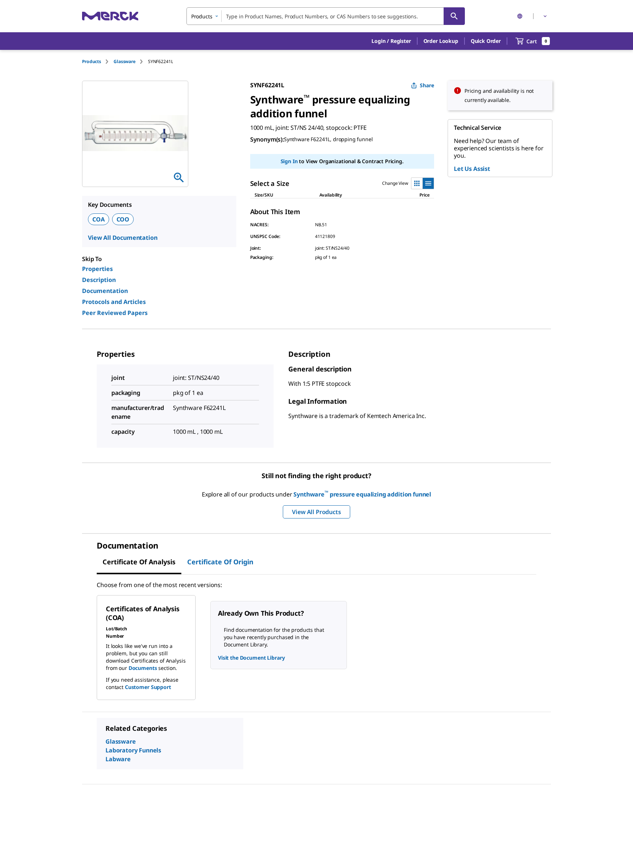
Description (99, 280)
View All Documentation (122, 237)
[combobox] (325, 16)
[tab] (98, 61)
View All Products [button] (316, 512)
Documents (143, 667)
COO (123, 219)
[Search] (454, 16)
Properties (97, 269)
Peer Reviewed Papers (115, 313)
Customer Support (148, 686)
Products (91, 61)
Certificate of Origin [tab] (220, 561)
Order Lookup (440, 40)
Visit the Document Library (251, 657)
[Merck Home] (110, 16)
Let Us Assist (472, 168)
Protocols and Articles (114, 302)
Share (427, 85)
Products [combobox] (201, 16)
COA (98, 219)
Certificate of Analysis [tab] (139, 561)
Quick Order (486, 40)
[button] (391, 41)
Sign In (289, 161)
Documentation (105, 291)
